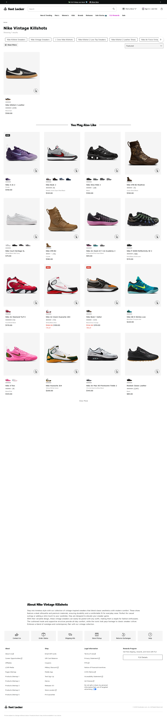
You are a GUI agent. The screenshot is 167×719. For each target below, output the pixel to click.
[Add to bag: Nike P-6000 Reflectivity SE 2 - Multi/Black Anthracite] (157, 237)
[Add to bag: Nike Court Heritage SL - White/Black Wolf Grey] (36, 237)
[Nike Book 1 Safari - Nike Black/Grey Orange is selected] (89, 311)
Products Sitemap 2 (12, 681)
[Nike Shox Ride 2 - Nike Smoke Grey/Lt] (95, 179)
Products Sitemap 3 (12, 685)
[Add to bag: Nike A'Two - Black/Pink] (36, 371)
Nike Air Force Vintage (150, 40)
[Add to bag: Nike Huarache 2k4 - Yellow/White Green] (76, 371)
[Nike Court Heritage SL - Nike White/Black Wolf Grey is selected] (8, 245)
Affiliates (8, 663)
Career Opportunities (12, 658)
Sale (123, 15)
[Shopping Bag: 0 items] (161, 8)
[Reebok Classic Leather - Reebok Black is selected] (129, 380)
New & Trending (46, 15)
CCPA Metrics (89, 672)
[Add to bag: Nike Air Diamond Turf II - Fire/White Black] (36, 303)
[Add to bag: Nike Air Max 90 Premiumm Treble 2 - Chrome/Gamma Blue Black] (117, 371)
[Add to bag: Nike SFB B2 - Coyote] (76, 237)
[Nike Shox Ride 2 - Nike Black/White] (109, 179)
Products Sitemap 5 (12, 695)
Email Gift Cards (50, 654)
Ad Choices (88, 681)
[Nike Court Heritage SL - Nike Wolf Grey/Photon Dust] (28, 245)
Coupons (48, 663)
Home (5, 22)
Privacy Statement (91, 658)
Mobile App (49, 672)
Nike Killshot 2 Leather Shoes (123, 40)
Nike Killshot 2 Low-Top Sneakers (92, 40)
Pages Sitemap (10, 672)
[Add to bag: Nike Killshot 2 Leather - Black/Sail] (36, 91)
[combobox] (72, 8)
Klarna (47, 681)
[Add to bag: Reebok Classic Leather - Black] (157, 371)
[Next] (160, 2)
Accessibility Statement (92, 676)
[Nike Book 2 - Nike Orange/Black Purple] (55, 179)
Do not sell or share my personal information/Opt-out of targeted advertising (96, 687)
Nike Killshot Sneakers (16, 40)
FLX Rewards (114, 15)
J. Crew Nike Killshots (64, 40)
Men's (57, 15)
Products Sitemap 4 (12, 690)
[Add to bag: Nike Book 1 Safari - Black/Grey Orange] (117, 303)
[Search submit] (113, 8)
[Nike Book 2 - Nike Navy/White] (68, 179)
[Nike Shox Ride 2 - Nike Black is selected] (89, 179)
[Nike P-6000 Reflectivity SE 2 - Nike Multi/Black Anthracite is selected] (129, 245)
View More (83, 401)
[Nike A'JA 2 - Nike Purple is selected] (8, 179)
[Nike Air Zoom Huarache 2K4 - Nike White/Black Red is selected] (48, 311)
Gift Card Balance (51, 658)
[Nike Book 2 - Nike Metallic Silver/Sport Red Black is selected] (48, 179)
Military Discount (51, 667)
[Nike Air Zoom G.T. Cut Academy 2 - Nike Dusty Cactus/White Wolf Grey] (95, 245)
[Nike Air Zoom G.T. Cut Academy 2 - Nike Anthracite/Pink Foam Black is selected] (89, 245)
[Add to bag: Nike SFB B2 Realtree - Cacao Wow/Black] (157, 170)
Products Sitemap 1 (12, 676)
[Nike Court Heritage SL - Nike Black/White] (21, 245)
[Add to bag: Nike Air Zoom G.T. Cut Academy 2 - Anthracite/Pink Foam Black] (117, 237)
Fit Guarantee (50, 695)
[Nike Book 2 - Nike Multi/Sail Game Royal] (62, 179)
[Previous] (6, 2)
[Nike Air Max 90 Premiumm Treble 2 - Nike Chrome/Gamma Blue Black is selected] (89, 380)
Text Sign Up (49, 676)
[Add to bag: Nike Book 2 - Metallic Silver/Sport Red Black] (76, 170)
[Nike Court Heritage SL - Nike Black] (14, 245)
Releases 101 (49, 685)
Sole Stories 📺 (101, 15)
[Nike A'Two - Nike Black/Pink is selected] (8, 380)
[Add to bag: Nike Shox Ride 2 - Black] (117, 170)
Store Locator (50, 690)
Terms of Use (89, 654)
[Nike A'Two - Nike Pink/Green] (14, 380)
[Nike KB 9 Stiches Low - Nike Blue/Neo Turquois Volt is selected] (129, 311)
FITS (85, 663)
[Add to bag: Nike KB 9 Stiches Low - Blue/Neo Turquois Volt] (157, 303)
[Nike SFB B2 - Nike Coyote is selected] (48, 245)
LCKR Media (9, 667)
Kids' (73, 15)
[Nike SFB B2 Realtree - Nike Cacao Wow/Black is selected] (129, 179)
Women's (65, 15)
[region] (83, 2)
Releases (89, 15)
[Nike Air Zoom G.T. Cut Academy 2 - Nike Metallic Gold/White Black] (102, 245)
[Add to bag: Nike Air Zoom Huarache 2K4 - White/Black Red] (76, 303)
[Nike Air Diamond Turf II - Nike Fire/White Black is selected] (8, 311)
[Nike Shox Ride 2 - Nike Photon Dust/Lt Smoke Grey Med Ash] (102, 179)
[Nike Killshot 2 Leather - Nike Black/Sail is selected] (8, 99)
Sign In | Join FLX (151, 9)
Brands (80, 15)
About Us (8, 654)
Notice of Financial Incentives (95, 667)
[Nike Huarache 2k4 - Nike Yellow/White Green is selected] (48, 380)
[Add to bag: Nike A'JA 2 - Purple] (36, 170)
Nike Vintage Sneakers (40, 40)
